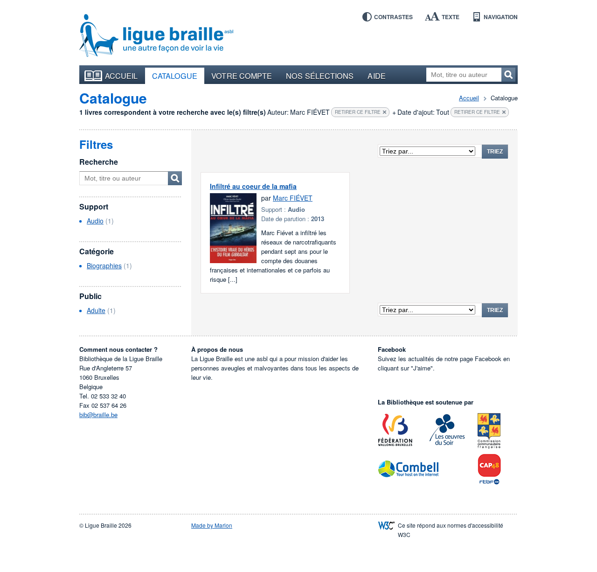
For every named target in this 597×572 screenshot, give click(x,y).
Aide (376, 75)
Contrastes (393, 17)
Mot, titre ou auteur (175, 178)
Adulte (96, 310)
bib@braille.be (98, 414)
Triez (495, 151)
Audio (95, 220)
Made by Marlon (211, 525)
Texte (450, 17)
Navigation (501, 17)
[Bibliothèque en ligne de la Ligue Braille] (156, 36)
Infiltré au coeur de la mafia (253, 186)
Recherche (98, 161)
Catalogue (175, 75)
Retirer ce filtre (358, 112)
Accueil (121, 75)
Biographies (104, 265)
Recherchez (508, 75)
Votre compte (241, 75)
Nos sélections (320, 75)
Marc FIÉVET (292, 197)
